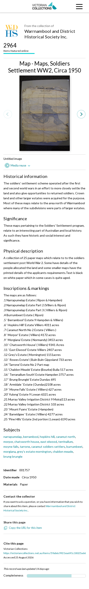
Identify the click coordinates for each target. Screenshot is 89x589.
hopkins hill (47, 436)
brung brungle (12, 456)
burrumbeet (74, 446)
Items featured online (16, 47)
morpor (8, 441)
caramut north (65, 436)
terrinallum (65, 441)
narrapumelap (12, 436)
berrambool (30, 436)
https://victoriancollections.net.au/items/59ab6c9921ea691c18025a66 (44, 553)
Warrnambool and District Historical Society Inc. (49, 33)
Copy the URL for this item (25, 527)
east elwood (48, 441)
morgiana (9, 451)
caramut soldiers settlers (48, 446)
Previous (7, 114)
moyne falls (11, 446)
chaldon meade (63, 451)
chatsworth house (26, 441)
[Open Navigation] (78, 6)
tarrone (25, 446)
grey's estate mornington (34, 451)
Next (81, 114)
